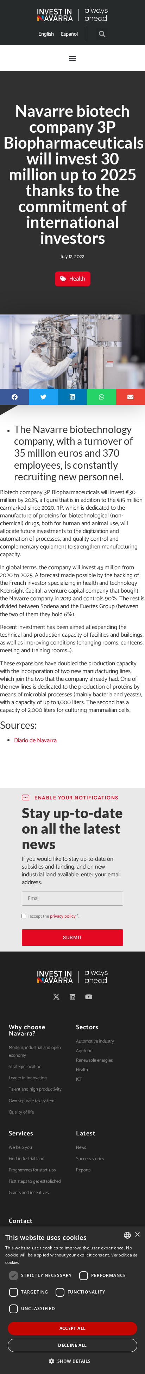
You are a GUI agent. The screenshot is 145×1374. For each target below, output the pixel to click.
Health (77, 279)
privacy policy (63, 916)
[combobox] (127, 1235)
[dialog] (72, 1300)
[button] (102, 34)
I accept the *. (53, 916)
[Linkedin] (72, 996)
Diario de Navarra (35, 740)
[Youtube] (88, 996)
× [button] (137, 1234)
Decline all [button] (72, 1345)
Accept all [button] (72, 1328)
